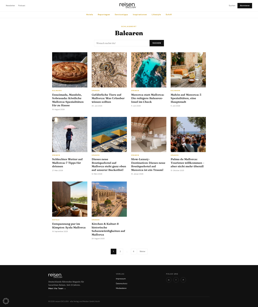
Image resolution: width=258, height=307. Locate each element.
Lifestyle (156, 14)
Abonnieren (245, 5)
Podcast (21, 5)
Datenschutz (121, 283)
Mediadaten (121, 288)
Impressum (121, 278)
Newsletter (10, 5)
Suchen (232, 5)
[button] (6, 301)
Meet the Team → (57, 288)
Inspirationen (140, 14)
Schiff (169, 14)
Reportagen (104, 14)
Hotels (89, 14)
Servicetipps (121, 14)
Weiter (142, 251)
